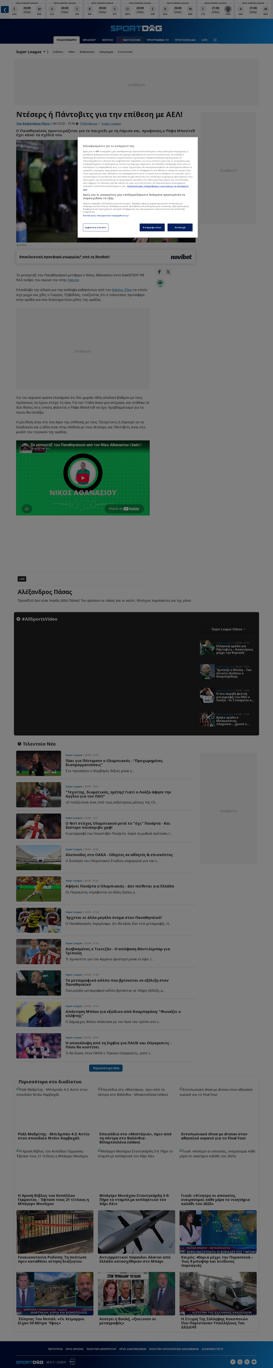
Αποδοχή (180, 227)
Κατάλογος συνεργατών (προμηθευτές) (106, 215)
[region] (137, 187)
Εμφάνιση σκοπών (95, 227)
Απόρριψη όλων (152, 227)
